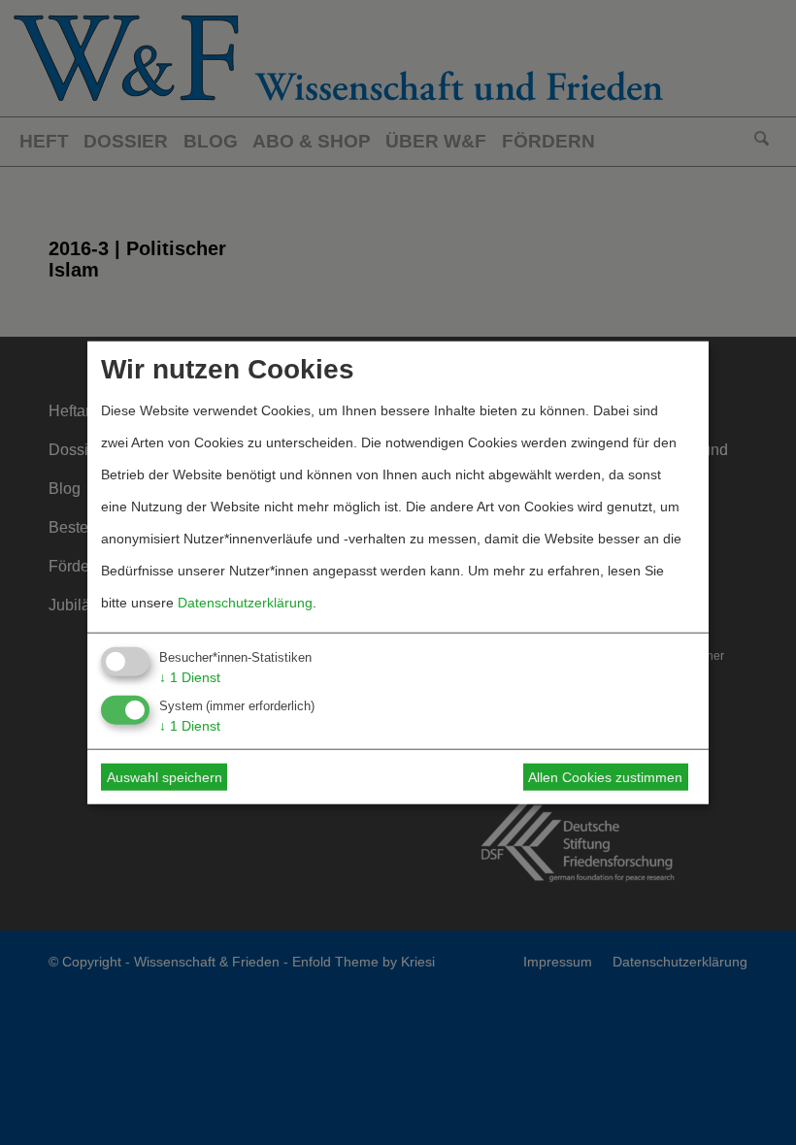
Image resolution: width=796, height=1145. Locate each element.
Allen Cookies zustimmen (605, 777)
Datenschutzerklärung (245, 601)
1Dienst (189, 676)
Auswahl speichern (164, 777)
